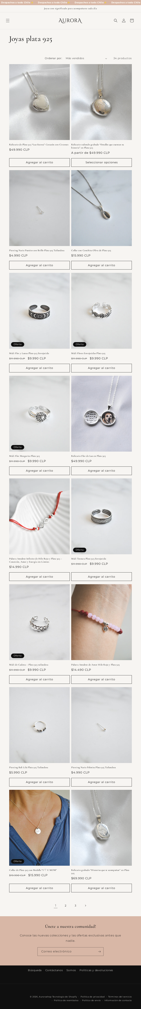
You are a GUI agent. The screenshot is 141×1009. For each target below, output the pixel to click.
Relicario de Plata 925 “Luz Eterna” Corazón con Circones (38, 144)
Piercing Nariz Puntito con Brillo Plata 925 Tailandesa (36, 250)
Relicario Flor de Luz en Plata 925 (88, 456)
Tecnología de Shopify (64, 996)
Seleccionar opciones (102, 162)
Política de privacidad (92, 996)
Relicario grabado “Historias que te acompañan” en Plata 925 (100, 872)
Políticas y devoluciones (96, 970)
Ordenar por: (53, 58)
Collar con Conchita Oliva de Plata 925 (91, 250)
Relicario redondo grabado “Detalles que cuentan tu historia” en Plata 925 (97, 146)
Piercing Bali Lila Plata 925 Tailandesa (28, 767)
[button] (8, 21)
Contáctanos (54, 970)
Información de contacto (118, 1000)
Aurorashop (45, 996)
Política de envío (91, 1000)
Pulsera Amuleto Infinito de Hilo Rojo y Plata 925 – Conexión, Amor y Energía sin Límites (35, 560)
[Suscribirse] (99, 951)
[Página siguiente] (85, 906)
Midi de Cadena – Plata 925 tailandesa (28, 664)
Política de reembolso (66, 1000)
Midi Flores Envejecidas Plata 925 (88, 353)
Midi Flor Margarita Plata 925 (24, 456)
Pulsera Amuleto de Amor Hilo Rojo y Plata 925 (95, 664)
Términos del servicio (120, 996)
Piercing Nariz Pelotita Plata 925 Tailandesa (93, 767)
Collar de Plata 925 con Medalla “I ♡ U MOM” (33, 870)
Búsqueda (35, 970)
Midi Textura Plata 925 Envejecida (88, 558)
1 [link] (55, 905)
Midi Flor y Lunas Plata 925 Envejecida (29, 353)
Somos (71, 970)
